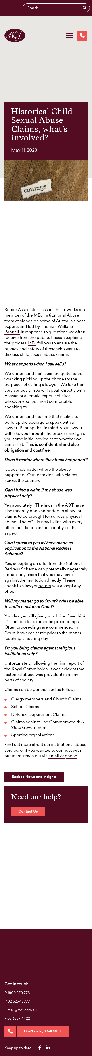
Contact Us (28, 811)
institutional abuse (68, 744)
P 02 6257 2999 (17, 1001)
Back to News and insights (34, 776)
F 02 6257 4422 (17, 1018)
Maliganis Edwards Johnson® (14, 35)
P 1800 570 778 (17, 992)
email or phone (62, 756)
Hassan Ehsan (51, 309)
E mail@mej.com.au (20, 1009)
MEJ (32, 343)
